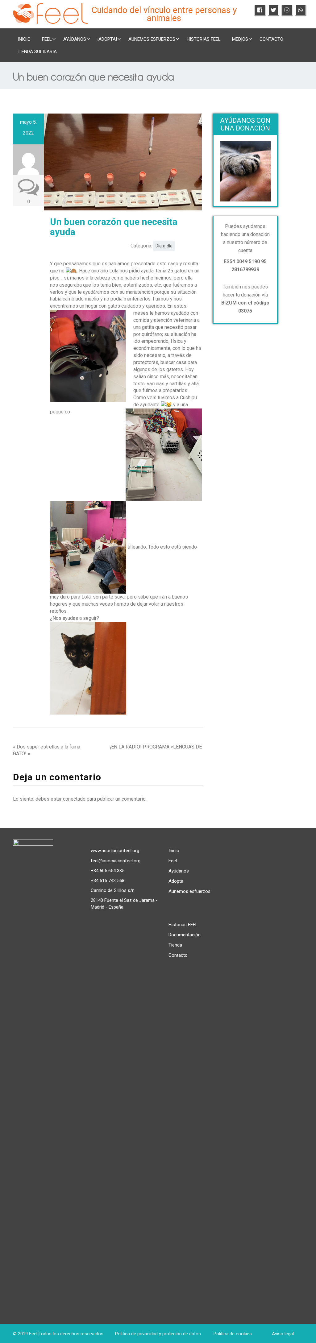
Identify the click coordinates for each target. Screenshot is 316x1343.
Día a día (164, 246)
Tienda (175, 945)
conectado (74, 799)
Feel (172, 861)
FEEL (47, 39)
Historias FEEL (204, 39)
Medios (240, 39)
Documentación (184, 935)
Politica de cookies (233, 1334)
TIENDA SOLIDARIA (37, 51)
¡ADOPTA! (107, 39)
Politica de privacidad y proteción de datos (158, 1334)
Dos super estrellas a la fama (48, 747)
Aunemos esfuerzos (151, 39)
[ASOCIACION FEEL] (50, 12)
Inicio (24, 39)
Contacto (271, 39)
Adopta (175, 881)
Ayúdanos (74, 39)
